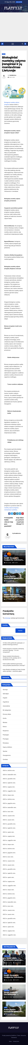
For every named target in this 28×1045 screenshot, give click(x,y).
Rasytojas (18, 962)
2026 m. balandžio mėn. (9, 774)
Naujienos (6, 730)
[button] (22, 43)
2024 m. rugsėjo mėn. (9, 836)
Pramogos (6, 739)
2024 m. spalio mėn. (8, 832)
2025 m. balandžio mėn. (9, 807)
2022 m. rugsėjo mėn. (9, 931)
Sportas (5, 751)
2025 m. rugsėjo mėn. (9, 787)
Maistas (5, 722)
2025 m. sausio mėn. (9, 819)
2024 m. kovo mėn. (8, 856)
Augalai (5, 697)
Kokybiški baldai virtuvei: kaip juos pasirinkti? (8, 522)
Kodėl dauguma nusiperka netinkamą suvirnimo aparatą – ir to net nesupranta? (13, 650)
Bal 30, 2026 (8, 980)
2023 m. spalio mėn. (8, 877)
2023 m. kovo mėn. (8, 906)
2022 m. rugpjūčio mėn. (9, 935)
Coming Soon (16, 1041)
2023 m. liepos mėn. (8, 889)
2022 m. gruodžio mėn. (9, 918)
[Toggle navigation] (13, 44)
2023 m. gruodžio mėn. (9, 869)
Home (10, 1041)
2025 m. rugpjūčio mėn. (9, 791)
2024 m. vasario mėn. (9, 861)
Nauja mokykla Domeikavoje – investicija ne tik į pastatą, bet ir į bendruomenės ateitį (12, 658)
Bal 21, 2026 (8, 997)
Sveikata (5, 759)
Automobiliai (6, 706)
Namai (5, 555)
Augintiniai (6, 702)
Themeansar (14, 1037)
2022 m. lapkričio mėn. (9, 922)
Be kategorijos (7, 710)
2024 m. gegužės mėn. (9, 852)
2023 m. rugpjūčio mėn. (9, 885)
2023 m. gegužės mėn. (9, 898)
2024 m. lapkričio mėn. (9, 828)
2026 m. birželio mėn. (9, 770)
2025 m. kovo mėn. (8, 811)
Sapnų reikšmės (7, 747)
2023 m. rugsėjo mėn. (9, 881)
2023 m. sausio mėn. (9, 914)
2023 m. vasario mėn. (9, 910)
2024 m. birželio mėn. (9, 848)
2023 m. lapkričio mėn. (9, 873)
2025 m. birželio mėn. (9, 799)
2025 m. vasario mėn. (9, 815)
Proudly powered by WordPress (9, 1035)
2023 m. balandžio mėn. (9, 902)
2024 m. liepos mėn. (8, 844)
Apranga (5, 689)
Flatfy (16, 562)
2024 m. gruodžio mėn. (9, 824)
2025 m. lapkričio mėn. (9, 782)
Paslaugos (6, 734)
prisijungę (7, 618)
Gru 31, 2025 (8, 1014)
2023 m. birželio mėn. (9, 893)
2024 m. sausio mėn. (9, 865)
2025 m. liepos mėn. (8, 795)
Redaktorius (13, 75)
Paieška (5, 625)
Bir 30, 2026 (8, 962)
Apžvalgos (6, 693)
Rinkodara (6, 743)
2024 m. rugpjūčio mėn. (9, 840)
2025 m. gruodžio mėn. (9, 778)
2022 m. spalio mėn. (8, 926)
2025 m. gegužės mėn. (9, 803)
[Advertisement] (14, 27)
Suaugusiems (7, 755)
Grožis (4, 718)
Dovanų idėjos (7, 714)
